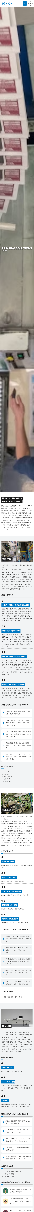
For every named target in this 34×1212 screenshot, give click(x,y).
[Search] (25, 3)
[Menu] (30, 3)
